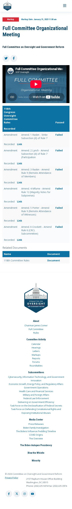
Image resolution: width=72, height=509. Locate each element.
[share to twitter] (6, 58)
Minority (36, 460)
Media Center (36, 419)
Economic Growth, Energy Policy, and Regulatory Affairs (36, 384)
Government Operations (36, 387)
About (36, 321)
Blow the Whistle (36, 452)
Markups (36, 354)
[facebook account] (9, 493)
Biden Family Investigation (36, 427)
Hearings (36, 347)
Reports (36, 358)
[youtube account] (32, 493)
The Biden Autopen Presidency (36, 445)
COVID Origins (36, 434)
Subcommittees (36, 372)
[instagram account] (24, 493)
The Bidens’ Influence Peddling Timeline (36, 431)
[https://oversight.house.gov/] (5, 6)
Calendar (36, 344)
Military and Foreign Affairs (36, 394)
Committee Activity (36, 339)
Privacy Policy (11, 477)
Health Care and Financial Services (36, 391)
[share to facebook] (13, 58)
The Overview (36, 438)
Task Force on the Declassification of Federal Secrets (36, 405)
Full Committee (36, 329)
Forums (36, 362)
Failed (59, 134)
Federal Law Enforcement (36, 398)
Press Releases (36, 424)
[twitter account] (16, 493)
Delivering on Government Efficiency (36, 402)
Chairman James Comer (36, 325)
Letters (36, 351)
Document (53, 260)
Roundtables (36, 365)
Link (19, 128)
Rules (36, 332)
